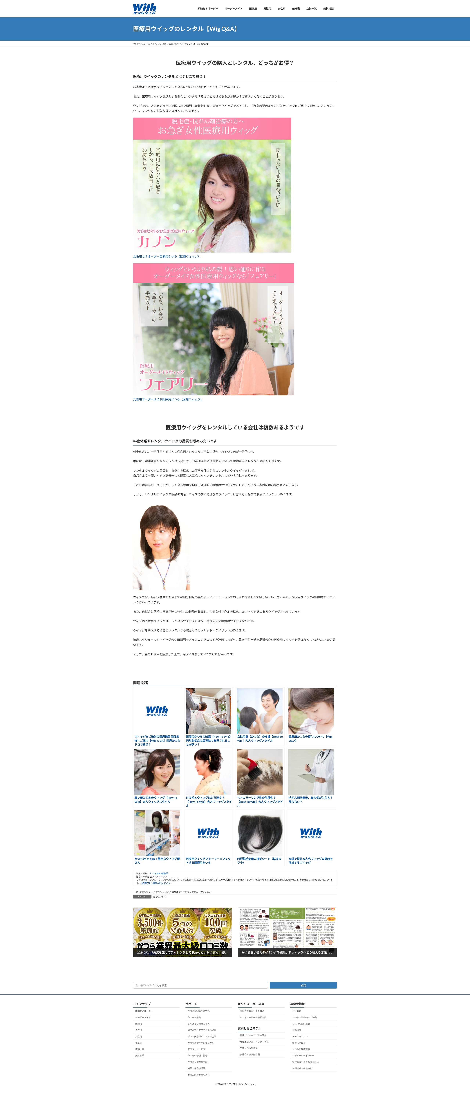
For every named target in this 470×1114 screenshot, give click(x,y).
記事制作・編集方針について (156, 882)
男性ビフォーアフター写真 (253, 1035)
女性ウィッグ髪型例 (250, 1054)
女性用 (138, 1036)
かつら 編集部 (158, 873)
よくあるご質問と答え (199, 1023)
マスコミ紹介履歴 (301, 1023)
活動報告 (296, 1030)
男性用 (138, 1030)
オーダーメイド (143, 1017)
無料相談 (139, 1055)
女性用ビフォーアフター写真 (254, 1041)
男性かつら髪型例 (249, 1048)
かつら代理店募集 (301, 1049)
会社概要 (296, 1011)
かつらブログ (160, 896)
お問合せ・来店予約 (302, 1068)
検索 (303, 985)
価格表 (138, 1043)
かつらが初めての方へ (199, 1011)
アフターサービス (196, 1049)
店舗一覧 (139, 1049)
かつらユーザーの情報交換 (253, 1017)
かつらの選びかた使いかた (201, 1043)
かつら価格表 (194, 1017)
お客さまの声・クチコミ (252, 1011)
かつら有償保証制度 (197, 1062)
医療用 (138, 1023)
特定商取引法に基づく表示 (305, 1062)
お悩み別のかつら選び (199, 1074)
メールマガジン (300, 1036)
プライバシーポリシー (303, 1055)
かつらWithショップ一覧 (304, 1017)
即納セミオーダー (144, 1011)
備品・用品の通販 (196, 1068)
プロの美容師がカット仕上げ (202, 1036)
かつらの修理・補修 (197, 1055)
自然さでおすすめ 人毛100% (202, 1030)
